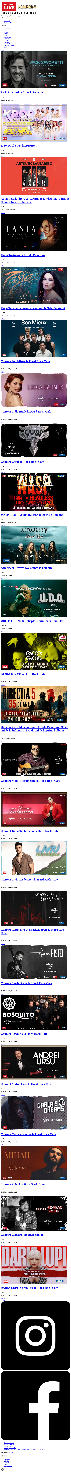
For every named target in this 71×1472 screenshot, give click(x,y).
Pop (5, 30)
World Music (8, 43)
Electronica (7, 37)
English (6, 1461)
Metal (6, 34)
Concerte (7, 29)
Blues (6, 40)
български (7, 1462)
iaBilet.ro (10, 1452)
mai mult (3, 1300)
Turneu (6, 42)
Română (3, 1456)
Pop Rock (7, 39)
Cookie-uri (7, 1446)
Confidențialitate (9, 1444)
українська (8, 1466)
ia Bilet (3, 103)
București (7, 21)
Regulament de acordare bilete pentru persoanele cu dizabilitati (24, 1449)
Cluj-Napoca (8, 22)
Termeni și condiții (9, 1443)
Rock (6, 32)
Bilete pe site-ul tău (10, 1448)
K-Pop (6, 47)
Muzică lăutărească (10, 45)
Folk (5, 35)
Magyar (6, 1464)
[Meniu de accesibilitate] (2, 1469)
